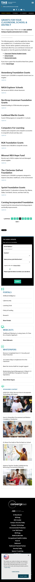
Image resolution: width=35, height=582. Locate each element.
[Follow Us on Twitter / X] (18, 9)
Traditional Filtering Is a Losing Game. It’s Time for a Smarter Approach (17, 334)
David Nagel (10, 64)
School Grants (9, 56)
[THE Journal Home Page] (8, 2)
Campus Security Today (17, 522)
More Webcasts (8, 340)
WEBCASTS (8, 329)
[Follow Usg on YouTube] (21, 10)
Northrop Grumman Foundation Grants (16, 101)
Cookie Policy (7, 567)
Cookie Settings (15, 571)
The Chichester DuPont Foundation (12, 171)
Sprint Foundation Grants (13, 187)
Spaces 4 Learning (17, 551)
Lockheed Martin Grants (12, 115)
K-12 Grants (23, 13)
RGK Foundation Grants (12, 142)
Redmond (17, 543)
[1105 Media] (17, 511)
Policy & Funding (8, 310)
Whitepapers (9, 349)
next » (17, 222)
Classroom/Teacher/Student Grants (15, 53)
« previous (7, 219)
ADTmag (17, 517)
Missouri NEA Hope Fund (13, 155)
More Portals (7, 320)
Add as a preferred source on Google (10, 6)
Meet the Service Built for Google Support (15, 366)
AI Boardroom (17, 515)
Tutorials (15, 13)
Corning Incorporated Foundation (17, 202)
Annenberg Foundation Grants (15, 72)
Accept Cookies (23, 576)
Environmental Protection (18, 528)
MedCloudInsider (17, 535)
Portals (7, 292)
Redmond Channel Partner (17, 546)
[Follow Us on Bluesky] (14, 10)
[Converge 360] (17, 504)
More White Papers (9, 380)
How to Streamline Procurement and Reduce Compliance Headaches (16, 418)
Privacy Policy (16, 265)
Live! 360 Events (17, 530)
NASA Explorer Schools (12, 87)
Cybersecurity (7, 301)
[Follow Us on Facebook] (16, 9)
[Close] (28, 555)
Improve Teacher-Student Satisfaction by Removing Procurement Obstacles (15, 466)
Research (31, 13)
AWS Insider (17, 520)
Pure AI (17, 541)
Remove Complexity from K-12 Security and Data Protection (16, 354)
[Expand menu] (32, 3)
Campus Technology (17, 525)
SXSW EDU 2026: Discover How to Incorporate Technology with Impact (17, 393)
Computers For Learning (12, 127)
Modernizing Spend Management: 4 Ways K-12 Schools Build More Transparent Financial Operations (17, 373)
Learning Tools (7, 305)
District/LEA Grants (10, 58)
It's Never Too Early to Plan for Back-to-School (17, 442)
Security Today (17, 548)
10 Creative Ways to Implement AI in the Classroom (15, 360)
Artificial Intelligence (9, 296)
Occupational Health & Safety (17, 538)
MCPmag (17, 533)
